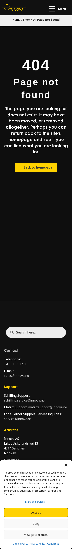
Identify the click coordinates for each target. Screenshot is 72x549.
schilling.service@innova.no (24, 400)
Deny (36, 524)
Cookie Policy (20, 544)
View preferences (36, 535)
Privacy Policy (37, 544)
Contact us (53, 544)
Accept (36, 512)
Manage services (35, 502)
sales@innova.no (16, 375)
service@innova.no (18, 419)
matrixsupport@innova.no (47, 407)
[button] (66, 465)
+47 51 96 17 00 (15, 364)
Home (16, 20)
